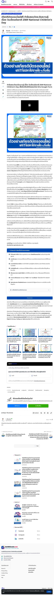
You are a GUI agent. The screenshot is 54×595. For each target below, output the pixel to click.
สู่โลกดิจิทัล (30, 572)
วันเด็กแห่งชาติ (30, 390)
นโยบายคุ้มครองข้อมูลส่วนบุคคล (39, 381)
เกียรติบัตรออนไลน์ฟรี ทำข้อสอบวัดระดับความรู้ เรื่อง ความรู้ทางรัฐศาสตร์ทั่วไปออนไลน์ (45, 340)
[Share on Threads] (3, 93)
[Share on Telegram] (44, 413)
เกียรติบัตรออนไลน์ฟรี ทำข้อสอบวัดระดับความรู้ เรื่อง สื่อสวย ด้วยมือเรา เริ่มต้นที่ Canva (14, 340)
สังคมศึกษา (10, 13)
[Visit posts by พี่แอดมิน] (3, 32)
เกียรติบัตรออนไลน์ (17, 13)
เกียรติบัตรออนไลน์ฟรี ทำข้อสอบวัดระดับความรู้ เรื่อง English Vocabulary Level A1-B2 (45, 356)
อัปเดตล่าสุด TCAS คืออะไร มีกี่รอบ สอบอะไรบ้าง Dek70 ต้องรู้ (30, 513)
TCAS (35, 311)
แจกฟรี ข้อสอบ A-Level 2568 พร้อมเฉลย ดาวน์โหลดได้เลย (30, 520)
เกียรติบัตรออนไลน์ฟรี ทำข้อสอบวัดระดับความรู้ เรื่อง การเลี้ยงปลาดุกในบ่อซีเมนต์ (30, 340)
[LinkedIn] (27, 539)
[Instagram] (27, 535)
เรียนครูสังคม (46, 390)
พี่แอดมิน (8, 30)
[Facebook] (52, 420)
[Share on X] (10, 27)
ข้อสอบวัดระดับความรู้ (16, 390)
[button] (49, 592)
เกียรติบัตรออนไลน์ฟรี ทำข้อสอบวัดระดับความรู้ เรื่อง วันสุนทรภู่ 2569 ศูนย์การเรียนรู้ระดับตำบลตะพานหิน (29, 357)
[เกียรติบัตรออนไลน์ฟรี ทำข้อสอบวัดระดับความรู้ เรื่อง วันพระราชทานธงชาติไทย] (14, 348)
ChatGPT (47, 317)
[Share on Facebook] (8, 27)
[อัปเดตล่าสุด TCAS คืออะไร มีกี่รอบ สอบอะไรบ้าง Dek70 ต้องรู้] (17, 514)
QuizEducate (13, 304)
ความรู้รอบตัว (24, 390)
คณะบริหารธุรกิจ (32, 568)
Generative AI (40, 317)
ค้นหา (37, 446)
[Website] (50, 420)
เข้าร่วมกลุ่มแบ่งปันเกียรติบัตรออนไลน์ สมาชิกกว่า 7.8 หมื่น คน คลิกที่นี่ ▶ (27, 7)
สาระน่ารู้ (23, 510)
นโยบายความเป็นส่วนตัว (34, 591)
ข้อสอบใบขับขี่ (31, 570)
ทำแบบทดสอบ (30, 298)
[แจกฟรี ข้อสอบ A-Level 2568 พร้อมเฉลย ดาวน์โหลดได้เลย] (17, 521)
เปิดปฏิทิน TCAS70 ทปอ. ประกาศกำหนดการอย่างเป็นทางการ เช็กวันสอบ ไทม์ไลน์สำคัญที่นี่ (30, 506)
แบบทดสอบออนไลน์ (11, 392)
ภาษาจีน (39, 306)
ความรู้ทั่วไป (4, 13)
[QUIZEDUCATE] (4, 1)
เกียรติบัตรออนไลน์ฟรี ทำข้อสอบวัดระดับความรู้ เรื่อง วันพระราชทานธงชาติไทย (14, 356)
